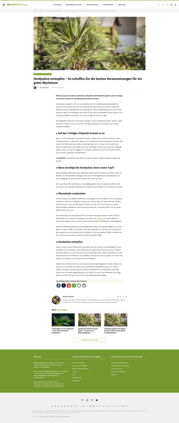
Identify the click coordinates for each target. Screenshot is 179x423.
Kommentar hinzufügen (89, 340)
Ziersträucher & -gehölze (79, 366)
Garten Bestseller (116, 369)
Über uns (122, 4)
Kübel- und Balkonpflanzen (42, 74)
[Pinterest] (37, 109)
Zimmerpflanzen (77, 378)
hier (71, 210)
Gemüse (74, 372)
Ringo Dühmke (44, 87)
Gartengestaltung (74, 4)
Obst (73, 375)
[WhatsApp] (37, 128)
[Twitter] (37, 103)
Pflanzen (57, 4)
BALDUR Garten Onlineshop (119, 363)
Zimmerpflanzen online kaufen (120, 366)
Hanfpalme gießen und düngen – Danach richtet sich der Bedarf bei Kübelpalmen (115, 331)
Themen (52, 416)
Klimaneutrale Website (118, 372)
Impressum (58, 416)
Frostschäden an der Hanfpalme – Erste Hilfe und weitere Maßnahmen (63, 331)
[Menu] (4, 5)
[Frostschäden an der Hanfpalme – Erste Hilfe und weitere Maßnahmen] (63, 319)
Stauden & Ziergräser (78, 363)
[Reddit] (37, 122)
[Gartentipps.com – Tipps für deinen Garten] (17, 4)
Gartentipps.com (44, 416)
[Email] (37, 115)
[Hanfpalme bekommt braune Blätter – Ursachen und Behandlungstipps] (89, 319)
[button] (58, 285)
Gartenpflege (92, 4)
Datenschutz (66, 416)
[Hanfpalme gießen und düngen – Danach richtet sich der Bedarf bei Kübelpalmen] (115, 319)
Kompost (100, 218)
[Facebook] (37, 97)
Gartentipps (108, 4)
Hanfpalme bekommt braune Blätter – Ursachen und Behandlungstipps (88, 331)
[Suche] (175, 5)
